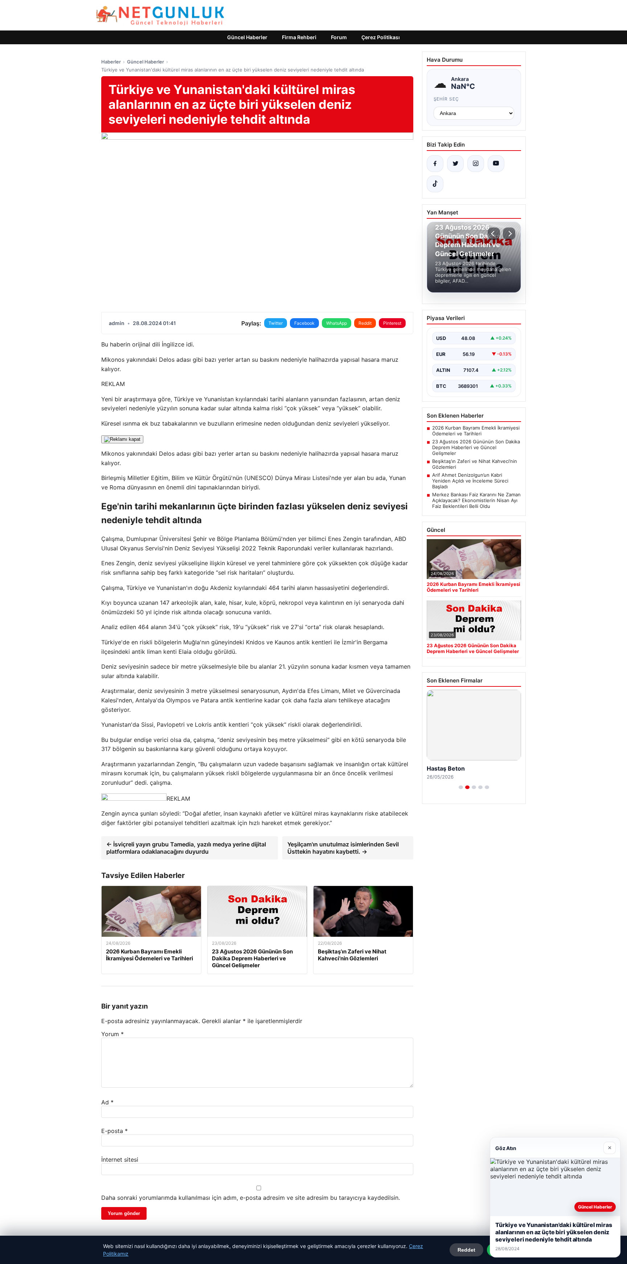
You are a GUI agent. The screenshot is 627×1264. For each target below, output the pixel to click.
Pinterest (392, 323)
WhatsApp (336, 323)
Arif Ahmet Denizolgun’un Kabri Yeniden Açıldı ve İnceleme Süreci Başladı (470, 480)
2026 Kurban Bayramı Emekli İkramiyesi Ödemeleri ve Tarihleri (476, 430)
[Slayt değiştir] (461, 787)
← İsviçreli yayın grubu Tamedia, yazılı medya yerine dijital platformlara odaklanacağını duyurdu (186, 848)
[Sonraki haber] (509, 233)
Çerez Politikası (380, 37)
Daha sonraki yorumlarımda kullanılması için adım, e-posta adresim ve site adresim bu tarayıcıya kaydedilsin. (250, 1197)
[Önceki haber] (494, 233)
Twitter (276, 323)
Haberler (111, 62)
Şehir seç (446, 99)
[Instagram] (475, 163)
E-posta (114, 1130)
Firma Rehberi (299, 37)
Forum (339, 37)
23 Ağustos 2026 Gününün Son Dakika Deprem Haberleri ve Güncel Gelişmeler (476, 447)
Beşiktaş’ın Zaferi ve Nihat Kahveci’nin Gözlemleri (474, 464)
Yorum (112, 1034)
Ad (107, 1102)
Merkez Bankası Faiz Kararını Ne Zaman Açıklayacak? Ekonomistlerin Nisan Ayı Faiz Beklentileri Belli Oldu (476, 500)
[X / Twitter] (455, 163)
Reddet (466, 1250)
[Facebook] (435, 163)
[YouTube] (496, 163)
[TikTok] (435, 184)
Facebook (304, 323)
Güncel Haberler (247, 37)
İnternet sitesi (119, 1159)
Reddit (365, 323)
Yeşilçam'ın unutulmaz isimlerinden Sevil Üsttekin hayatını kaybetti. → (343, 848)
